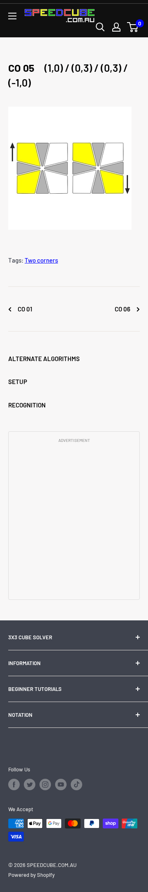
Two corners (41, 260)
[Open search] (100, 27)
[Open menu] (12, 16)
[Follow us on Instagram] (45, 784)
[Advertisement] (74, 521)
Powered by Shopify (31, 874)
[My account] (116, 27)
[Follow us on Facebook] (14, 784)
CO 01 (24, 309)
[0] (133, 27)
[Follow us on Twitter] (29, 784)
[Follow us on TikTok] (76, 784)
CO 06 (123, 309)
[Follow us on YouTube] (61, 784)
